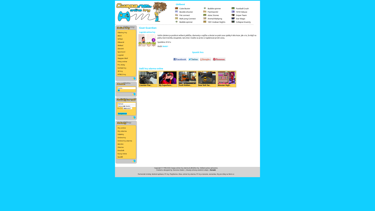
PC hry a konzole (202, 174)
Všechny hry (122, 32)
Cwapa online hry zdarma (180, 168)
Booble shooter (186, 12)
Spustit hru (197, 52)
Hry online (122, 128)
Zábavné (121, 42)
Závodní (121, 48)
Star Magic (240, 18)
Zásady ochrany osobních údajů (197, 170)
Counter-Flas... (145, 85)
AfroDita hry (195, 168)
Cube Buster (184, 8)
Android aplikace (158, 174)
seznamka (212, 174)
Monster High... (224, 85)
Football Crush (242, 8)
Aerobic (120, 144)
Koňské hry (122, 68)
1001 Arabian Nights (216, 22)
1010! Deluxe (241, 12)
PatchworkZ (213, 12)
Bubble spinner (186, 22)
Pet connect (184, 15)
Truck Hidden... (185, 85)
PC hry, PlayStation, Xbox (173, 174)
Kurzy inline (122, 154)
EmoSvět (121, 150)
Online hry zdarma (125, 141)
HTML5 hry (122, 74)
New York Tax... (204, 85)
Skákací (120, 45)
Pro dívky (121, 65)
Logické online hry (147, 32)
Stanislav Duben (178, 170)
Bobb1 (165, 46)
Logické (120, 55)
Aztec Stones (213, 15)
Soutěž (120, 157)
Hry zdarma (122, 131)
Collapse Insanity (243, 22)
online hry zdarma (189, 174)
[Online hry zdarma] (145, 21)
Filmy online (122, 61)
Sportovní (121, 52)
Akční (120, 36)
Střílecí (120, 39)
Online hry (122, 137)
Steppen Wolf (123, 58)
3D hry (120, 71)
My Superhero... (165, 85)
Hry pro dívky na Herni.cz (225, 174)
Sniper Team (241, 15)
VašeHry (121, 134)
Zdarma (120, 147)
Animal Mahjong (215, 18)
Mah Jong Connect (187, 18)
